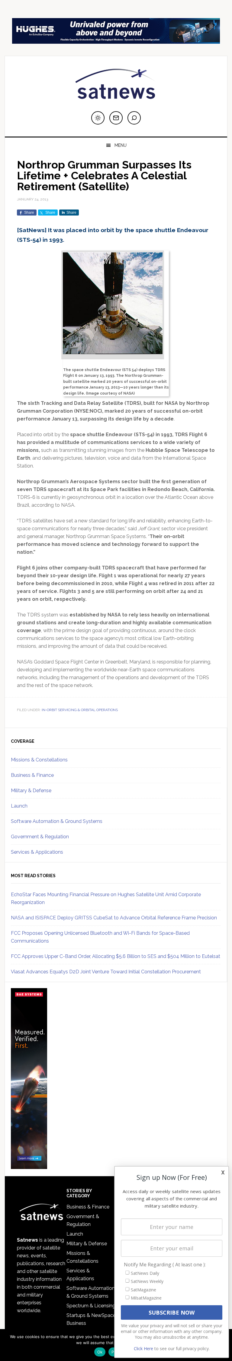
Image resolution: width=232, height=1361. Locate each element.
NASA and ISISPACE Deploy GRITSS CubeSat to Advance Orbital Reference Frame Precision (114, 918)
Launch (19, 806)
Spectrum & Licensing (90, 1306)
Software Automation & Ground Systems (56, 821)
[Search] (134, 117)
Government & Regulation (40, 837)
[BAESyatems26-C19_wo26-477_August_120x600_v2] (29, 1166)
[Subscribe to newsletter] (116, 117)
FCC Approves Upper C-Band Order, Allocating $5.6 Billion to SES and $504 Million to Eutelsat (115, 956)
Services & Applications (37, 852)
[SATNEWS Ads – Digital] (116, 41)
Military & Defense (31, 790)
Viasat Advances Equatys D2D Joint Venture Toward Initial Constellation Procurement (106, 972)
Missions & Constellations (39, 760)
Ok (100, 1352)
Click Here (143, 1348)
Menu (120, 145)
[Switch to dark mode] (98, 117)
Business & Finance (32, 775)
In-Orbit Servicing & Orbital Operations (80, 710)
